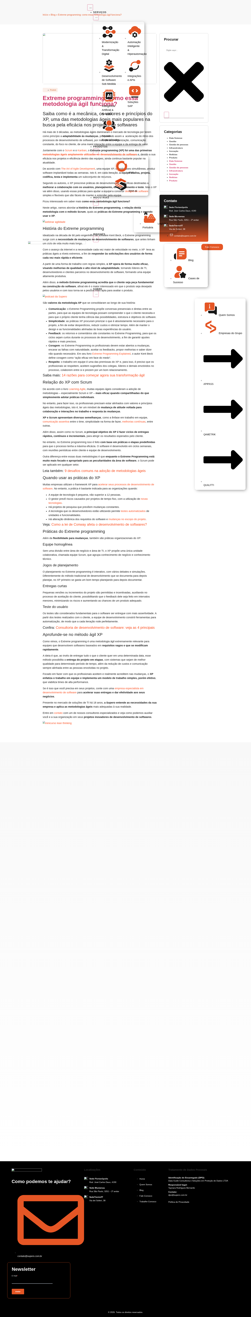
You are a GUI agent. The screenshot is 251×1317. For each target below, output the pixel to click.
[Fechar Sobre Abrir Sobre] (96, 294)
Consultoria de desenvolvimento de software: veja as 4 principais (105, 627)
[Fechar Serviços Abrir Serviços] (96, 17)
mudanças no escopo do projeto (127, 519)
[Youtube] (25, 1304)
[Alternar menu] (90, 7)
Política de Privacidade (178, 1202)
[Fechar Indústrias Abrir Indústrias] (96, 202)
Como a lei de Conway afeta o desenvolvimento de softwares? (99, 524)
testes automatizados (133, 511)
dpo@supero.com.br (177, 1195)
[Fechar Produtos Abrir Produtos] (96, 151)
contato (58, 713)
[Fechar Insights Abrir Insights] (96, 239)
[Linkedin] (19, 1304)
